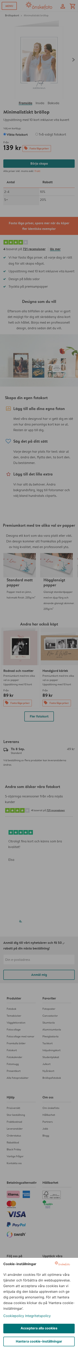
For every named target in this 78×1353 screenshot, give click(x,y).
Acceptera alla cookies (39, 1328)
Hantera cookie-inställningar (39, 1341)
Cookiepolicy (13, 1316)
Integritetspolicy (38, 1316)
